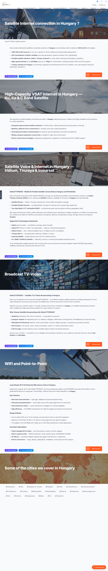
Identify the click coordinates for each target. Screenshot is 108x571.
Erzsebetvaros (11, 491)
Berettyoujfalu (37, 491)
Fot (50, 496)
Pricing (94, 5)
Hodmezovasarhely (88, 487)
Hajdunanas (75, 491)
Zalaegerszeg (30, 496)
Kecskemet (59, 496)
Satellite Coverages (45, 8)
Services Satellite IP (29, 8)
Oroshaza (24, 491)
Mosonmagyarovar (89, 491)
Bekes (42, 496)
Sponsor (102, 8)
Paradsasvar (11, 487)
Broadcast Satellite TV (60, 8)
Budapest (50, 487)
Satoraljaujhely (51, 491)
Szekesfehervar (72, 487)
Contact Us (102, 5)
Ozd (8, 496)
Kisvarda (18, 496)
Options (84, 8)
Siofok (60, 487)
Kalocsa (63, 491)
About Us (93, 8)
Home (19, 8)
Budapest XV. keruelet (35, 487)
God (21, 487)
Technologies (73, 8)
